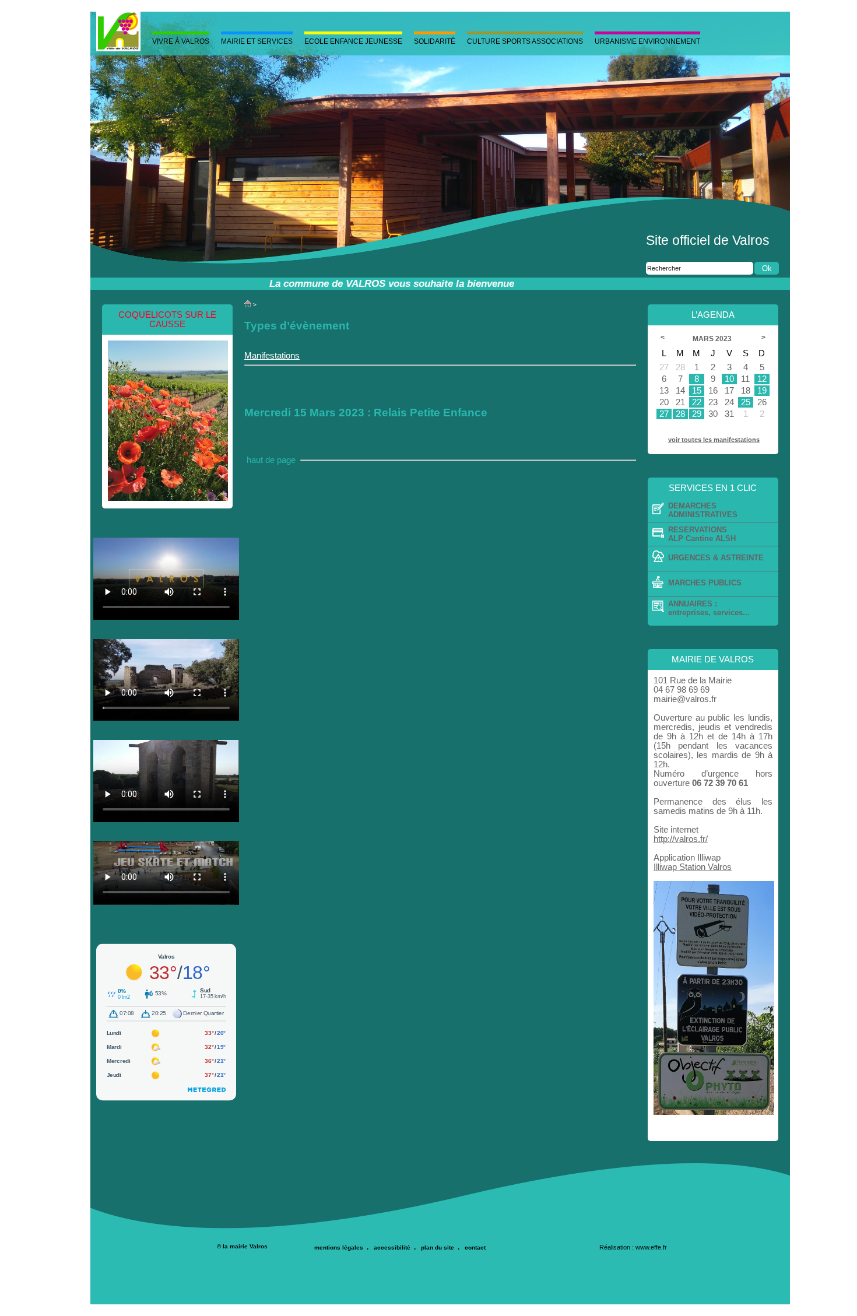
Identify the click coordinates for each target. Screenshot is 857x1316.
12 (762, 379)
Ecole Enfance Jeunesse (353, 41)
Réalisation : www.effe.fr (633, 1247)
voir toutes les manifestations (714, 439)
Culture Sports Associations (525, 41)
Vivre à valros (180, 41)
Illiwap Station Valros (693, 867)
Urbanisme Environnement (647, 41)
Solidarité (434, 41)
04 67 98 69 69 (682, 689)
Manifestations (272, 355)
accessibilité (392, 1247)
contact (475, 1247)
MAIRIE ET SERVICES (257, 41)
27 (664, 414)
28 (680, 414)
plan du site (437, 1247)
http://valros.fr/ (681, 839)
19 (762, 390)
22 (696, 402)
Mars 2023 (713, 339)
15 (696, 390)
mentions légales (338, 1247)
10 (729, 379)
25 (745, 402)
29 (696, 414)
